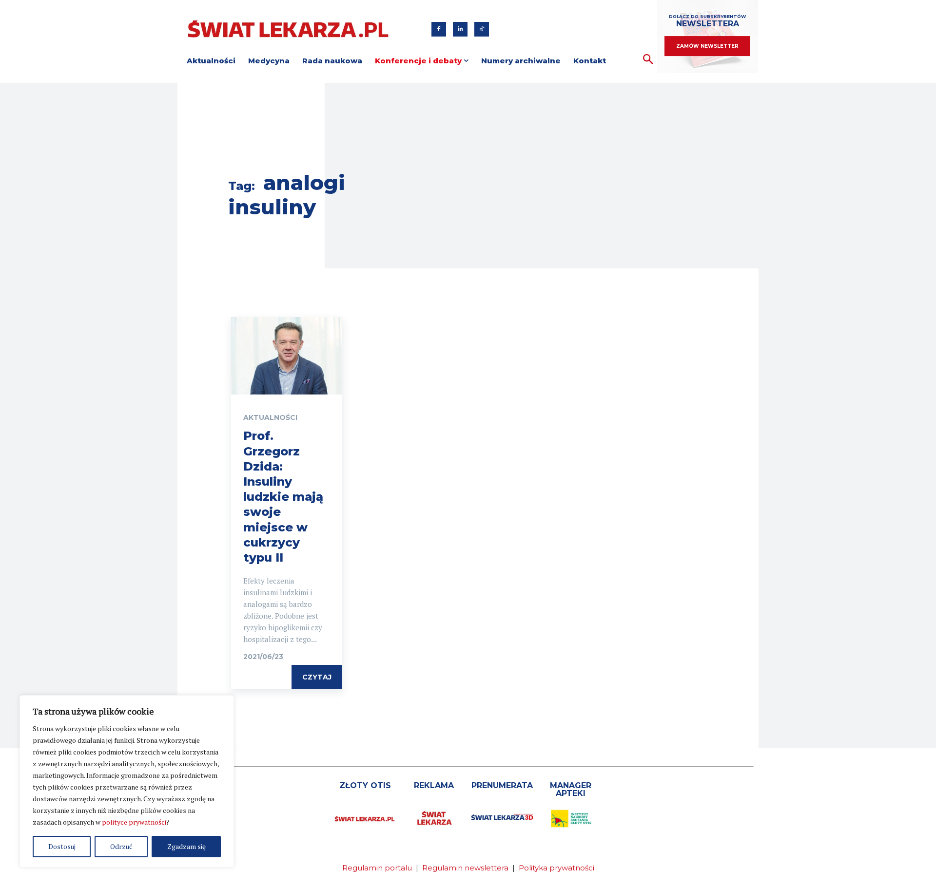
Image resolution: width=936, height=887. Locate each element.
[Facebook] (438, 29)
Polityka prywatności (556, 867)
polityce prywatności (134, 822)
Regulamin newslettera (465, 867)
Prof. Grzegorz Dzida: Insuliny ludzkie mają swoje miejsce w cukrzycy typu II (283, 497)
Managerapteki (570, 789)
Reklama (434, 785)
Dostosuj (62, 846)
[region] (127, 781)
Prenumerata (502, 785)
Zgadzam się (186, 846)
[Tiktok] (481, 29)
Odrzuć (121, 846)
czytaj (317, 677)
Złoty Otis (365, 785)
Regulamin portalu (377, 867)
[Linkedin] (460, 29)
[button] (648, 59)
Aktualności (270, 417)
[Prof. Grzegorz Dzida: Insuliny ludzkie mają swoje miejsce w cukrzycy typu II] (286, 356)
